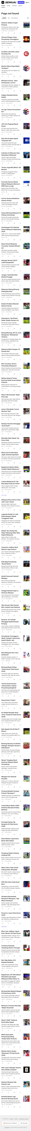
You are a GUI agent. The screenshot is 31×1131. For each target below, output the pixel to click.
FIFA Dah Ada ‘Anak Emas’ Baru (10, 883)
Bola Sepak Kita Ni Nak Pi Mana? (10, 730)
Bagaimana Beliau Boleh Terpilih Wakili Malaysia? (10, 468)
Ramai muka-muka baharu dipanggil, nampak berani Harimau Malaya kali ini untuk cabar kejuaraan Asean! (10, 767)
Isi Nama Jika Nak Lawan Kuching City (10, 53)
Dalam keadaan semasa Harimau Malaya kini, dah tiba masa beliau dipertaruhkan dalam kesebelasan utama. (11, 369)
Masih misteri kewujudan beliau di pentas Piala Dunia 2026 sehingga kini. (10, 1087)
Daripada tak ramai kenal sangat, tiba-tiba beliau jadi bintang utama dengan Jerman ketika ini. (11, 1058)
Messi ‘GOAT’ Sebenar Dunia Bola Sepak (9, 1021)
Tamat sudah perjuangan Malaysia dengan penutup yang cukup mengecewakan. (10, 158)
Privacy (11, 1119)
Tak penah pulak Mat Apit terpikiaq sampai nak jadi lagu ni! (11, 143)
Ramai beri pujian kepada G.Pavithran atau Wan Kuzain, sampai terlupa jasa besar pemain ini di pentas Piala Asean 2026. (11, 323)
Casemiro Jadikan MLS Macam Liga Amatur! (9, 548)
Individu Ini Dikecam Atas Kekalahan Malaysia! (10, 154)
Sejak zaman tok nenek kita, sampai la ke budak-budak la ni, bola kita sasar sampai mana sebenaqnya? (10, 734)
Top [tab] (9, 18)
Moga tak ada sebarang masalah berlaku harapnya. (11, 42)
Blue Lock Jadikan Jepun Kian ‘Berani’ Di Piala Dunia (11, 932)
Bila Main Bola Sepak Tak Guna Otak (10, 439)
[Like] (2, 33)
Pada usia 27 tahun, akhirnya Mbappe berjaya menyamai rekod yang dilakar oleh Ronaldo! (11, 782)
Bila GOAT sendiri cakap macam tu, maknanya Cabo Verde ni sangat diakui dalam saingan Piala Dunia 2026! (10, 872)
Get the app (23, 1123)
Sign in (27, 2)
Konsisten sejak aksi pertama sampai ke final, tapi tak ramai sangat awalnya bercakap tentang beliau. (11, 674)
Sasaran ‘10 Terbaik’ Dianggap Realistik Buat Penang (10, 622)
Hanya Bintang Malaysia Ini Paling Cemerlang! (11, 214)
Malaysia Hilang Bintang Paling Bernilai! (10, 290)
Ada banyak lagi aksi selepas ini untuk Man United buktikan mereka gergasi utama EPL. (10, 85)
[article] (15, 28)
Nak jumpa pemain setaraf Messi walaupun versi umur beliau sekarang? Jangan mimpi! (11, 812)
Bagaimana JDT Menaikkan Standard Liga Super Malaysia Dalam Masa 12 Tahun (11, 977)
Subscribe (21, 2)
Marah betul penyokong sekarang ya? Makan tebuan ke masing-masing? (10, 114)
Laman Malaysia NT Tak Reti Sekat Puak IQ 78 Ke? (10, 482)
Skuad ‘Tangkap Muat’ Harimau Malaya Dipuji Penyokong (9, 762)
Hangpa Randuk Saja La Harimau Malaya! (9, 592)
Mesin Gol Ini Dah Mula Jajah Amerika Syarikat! (10, 454)
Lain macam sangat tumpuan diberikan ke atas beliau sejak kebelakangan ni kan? (10, 429)
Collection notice (24, 1119)
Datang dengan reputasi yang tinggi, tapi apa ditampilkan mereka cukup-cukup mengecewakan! (10, 829)
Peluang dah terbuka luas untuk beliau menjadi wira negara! (10, 610)
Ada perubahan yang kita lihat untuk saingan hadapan (10, 265)
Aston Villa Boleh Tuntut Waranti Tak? (10, 410)
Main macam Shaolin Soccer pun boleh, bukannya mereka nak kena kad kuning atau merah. (11, 858)
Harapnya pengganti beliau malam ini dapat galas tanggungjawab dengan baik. (10, 172)
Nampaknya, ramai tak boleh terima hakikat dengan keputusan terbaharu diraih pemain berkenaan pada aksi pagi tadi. (11, 887)
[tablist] (10, 18)
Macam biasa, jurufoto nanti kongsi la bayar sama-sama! (9, 57)
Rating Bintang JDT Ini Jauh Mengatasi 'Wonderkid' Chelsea (11, 335)
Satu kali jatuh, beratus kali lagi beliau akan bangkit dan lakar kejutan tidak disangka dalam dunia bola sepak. (10, 1011)
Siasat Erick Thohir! (8, 700)
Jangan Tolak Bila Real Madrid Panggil (9, 276)
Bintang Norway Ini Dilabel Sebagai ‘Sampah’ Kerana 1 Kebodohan (11, 746)
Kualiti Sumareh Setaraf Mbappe (10, 577)
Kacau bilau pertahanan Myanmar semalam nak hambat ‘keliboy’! (10, 581)
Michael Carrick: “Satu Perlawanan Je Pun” (9, 82)
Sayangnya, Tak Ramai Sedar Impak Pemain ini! (10, 319)
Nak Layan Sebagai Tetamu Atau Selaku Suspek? (11, 1069)
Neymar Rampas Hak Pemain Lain (8, 1083)
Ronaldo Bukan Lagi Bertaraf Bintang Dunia (9, 1097)
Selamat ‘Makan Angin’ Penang (9, 24)
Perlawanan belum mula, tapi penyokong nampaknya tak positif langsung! (10, 28)
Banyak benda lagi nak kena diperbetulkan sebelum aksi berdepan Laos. (9, 567)
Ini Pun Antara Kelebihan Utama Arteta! (10, 199)
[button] (3, 6)
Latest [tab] (4, 18)
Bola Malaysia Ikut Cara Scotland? (9, 654)
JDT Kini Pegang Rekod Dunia (9, 125)
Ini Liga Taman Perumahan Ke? (11, 110)
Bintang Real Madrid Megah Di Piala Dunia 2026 (11, 992)
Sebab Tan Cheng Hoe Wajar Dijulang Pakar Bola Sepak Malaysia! (10, 533)
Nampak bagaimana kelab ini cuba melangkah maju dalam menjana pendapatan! (10, 309)
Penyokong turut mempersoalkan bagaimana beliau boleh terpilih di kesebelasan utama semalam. (11, 472)
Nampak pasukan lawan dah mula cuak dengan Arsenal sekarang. (9, 203)
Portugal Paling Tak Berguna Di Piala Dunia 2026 (9, 824)
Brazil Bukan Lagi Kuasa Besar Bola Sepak (10, 840)
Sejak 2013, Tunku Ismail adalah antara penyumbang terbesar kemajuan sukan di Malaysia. (10, 234)
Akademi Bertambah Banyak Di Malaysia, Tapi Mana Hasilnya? (10, 898)
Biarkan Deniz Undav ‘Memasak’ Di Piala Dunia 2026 (10, 1053)
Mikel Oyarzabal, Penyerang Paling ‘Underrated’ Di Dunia (9, 1037)
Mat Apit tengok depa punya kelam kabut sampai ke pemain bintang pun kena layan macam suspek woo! (10, 1072)
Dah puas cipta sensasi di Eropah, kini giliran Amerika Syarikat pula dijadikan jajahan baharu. (11, 457)
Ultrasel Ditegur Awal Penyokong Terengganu (10, 38)
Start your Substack (11, 1123)
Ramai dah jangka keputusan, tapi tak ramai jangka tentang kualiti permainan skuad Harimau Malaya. (11, 218)
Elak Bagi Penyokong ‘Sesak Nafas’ (8, 563)
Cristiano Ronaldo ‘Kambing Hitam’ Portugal (10, 947)
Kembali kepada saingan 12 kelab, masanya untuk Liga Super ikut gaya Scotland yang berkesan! (11, 658)
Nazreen (8, 613)
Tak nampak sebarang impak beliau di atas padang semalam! (10, 354)
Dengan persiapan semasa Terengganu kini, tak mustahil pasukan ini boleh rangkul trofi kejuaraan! (10, 643)
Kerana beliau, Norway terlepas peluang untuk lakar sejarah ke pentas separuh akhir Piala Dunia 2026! (11, 751)
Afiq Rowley (11, 30)
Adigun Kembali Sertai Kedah (9, 96)
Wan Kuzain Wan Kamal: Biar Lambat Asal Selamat (10, 606)
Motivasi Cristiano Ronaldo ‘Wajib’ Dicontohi (11, 1007)
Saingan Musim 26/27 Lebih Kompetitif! (9, 261)
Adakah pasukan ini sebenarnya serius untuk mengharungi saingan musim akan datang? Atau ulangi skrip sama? (10, 796)
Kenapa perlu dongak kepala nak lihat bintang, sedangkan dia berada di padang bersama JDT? (11, 340)
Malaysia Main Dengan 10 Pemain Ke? (10, 350)
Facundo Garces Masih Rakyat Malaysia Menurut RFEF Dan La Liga (10, 184)
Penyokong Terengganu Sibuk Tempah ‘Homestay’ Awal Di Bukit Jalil (10, 638)
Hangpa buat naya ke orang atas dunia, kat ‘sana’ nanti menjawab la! (11, 521)
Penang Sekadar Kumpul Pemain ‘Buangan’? (10, 792)
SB (6, 192)
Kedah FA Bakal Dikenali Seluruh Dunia (10, 305)
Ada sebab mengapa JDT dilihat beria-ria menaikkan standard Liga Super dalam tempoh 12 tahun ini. (10, 982)
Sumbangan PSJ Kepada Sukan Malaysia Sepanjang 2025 (11, 229)
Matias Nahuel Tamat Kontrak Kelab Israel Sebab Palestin (11, 380)
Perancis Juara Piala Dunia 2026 (11, 914)
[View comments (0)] (8, 33)
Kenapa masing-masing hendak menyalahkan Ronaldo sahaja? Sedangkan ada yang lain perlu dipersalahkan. (10, 951)
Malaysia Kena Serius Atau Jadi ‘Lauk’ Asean (11, 501)
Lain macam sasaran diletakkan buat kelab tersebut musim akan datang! (10, 627)
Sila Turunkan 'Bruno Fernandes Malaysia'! (9, 365)
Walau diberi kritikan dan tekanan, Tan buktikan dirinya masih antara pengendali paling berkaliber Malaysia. (10, 538)
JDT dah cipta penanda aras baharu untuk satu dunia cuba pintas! (10, 129)
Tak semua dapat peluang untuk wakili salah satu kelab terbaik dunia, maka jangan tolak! (10, 280)
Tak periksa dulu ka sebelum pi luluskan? (10, 71)
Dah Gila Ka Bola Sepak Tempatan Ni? (9, 139)
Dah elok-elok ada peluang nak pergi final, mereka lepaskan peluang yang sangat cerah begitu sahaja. (10, 691)
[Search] (28, 18)
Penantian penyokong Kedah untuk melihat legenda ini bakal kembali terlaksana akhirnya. (10, 100)
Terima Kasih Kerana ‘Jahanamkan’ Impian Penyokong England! (9, 686)
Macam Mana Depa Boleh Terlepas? (10, 67)
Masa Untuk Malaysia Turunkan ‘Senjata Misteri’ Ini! (10, 246)
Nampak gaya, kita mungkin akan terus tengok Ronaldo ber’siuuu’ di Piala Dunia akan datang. (11, 720)
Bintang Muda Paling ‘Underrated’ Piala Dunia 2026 (10, 669)
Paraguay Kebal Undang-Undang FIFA (10, 854)
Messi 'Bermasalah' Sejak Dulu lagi (10, 396)
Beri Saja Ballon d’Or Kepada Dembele (8, 961)
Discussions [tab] (14, 18)
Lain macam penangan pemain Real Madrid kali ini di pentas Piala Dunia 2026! (10, 996)
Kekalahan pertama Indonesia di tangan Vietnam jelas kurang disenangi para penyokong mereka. (10, 443)
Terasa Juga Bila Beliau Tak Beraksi (11, 168)
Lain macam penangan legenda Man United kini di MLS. (10, 552)
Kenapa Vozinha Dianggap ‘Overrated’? (10, 425)
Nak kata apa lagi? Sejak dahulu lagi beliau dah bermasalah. (10, 400)
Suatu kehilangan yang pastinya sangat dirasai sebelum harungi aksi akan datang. (10, 294)
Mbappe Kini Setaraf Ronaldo (8, 778)
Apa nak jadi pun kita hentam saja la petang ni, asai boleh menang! (10, 596)
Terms (16, 1119)
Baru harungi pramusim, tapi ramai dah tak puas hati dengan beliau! (10, 414)
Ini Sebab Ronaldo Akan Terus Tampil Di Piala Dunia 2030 (11, 715)
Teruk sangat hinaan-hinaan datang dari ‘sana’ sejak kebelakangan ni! (9, 486)
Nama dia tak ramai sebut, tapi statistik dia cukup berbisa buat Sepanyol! (10, 1042)
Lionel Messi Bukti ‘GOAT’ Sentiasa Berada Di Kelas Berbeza (10, 808)
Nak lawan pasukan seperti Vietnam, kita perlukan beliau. (10, 251)
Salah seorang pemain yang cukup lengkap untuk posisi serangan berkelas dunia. (9, 965)
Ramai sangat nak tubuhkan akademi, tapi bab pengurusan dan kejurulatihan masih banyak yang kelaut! (10, 903)
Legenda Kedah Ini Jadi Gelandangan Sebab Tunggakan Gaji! (9, 516)
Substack (7, 1127)
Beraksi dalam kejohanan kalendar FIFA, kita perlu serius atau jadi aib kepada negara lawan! (10, 505)
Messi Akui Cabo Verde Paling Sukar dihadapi (9, 868)
